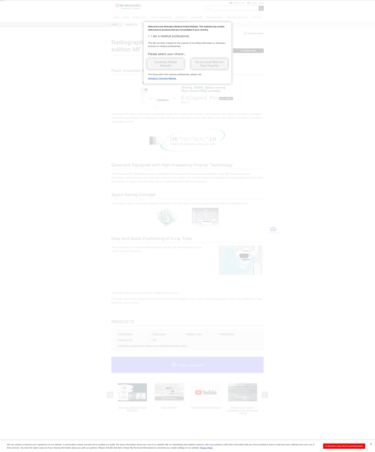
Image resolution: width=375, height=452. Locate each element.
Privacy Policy (206, 448)
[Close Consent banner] (371, 444)
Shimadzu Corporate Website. (162, 78)
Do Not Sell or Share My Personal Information (344, 446)
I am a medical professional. (170, 36)
